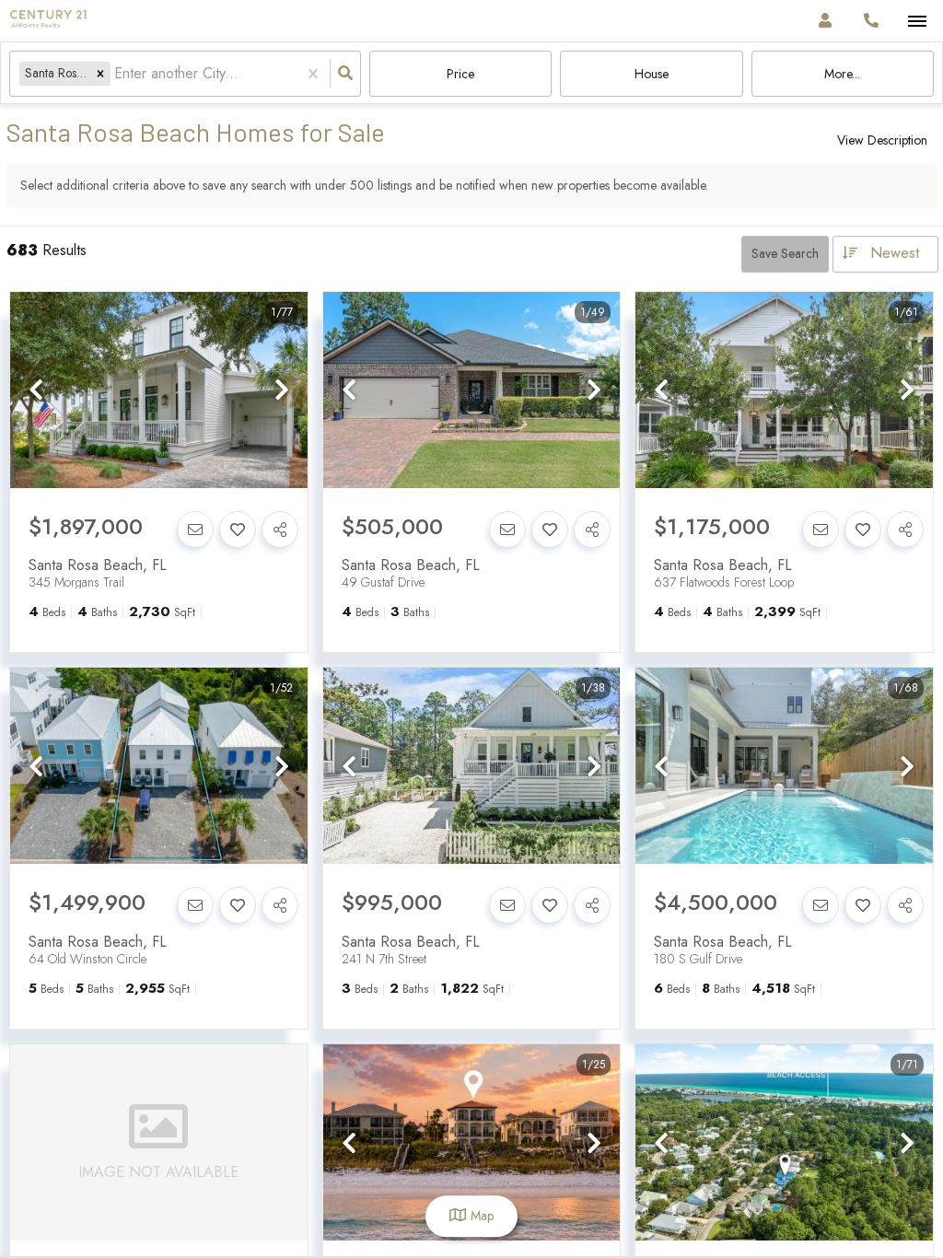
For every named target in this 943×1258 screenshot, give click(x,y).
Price (460, 73)
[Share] (280, 529)
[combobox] (116, 74)
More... (842, 73)
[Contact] (195, 529)
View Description (882, 140)
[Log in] (824, 20)
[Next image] (282, 391)
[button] (100, 73)
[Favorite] (237, 529)
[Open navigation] (916, 21)
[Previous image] (36, 391)
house (651, 73)
